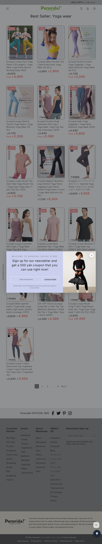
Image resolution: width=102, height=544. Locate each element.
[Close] (91, 255)
